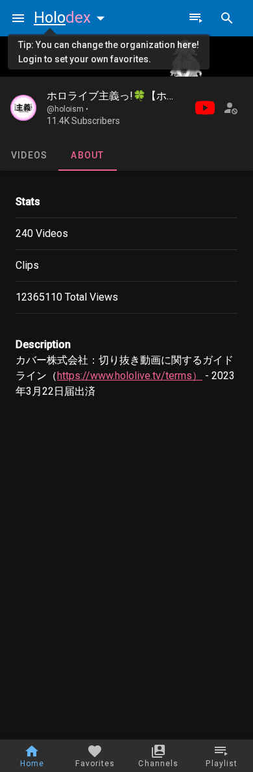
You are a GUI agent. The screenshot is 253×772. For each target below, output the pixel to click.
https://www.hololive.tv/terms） (129, 375)
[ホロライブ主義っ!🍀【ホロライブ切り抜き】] (23, 108)
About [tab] (87, 155)
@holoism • (67, 109)
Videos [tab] (29, 155)
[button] (72, 17)
